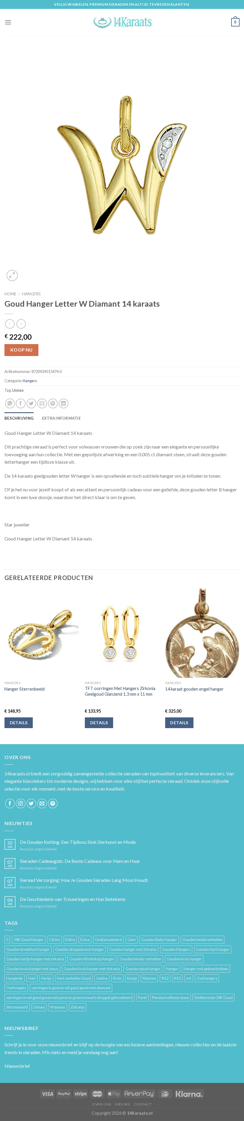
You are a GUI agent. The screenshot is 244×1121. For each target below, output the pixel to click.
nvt (188, 978)
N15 (177, 978)
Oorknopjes (16, 987)
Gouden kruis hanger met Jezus (32, 968)
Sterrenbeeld (17, 1007)
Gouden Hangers (176, 949)
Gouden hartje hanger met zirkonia (35, 959)
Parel (142, 997)
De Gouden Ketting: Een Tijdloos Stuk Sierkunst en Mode (78, 842)
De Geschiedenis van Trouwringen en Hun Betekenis (73, 899)
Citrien (54, 939)
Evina (85, 939)
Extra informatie (61, 418)
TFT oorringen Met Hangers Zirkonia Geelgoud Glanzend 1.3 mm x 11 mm (120, 691)
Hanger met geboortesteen (206, 968)
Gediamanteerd (108, 939)
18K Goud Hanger (28, 939)
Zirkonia (78, 1007)
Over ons (101, 1104)
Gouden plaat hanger (142, 968)
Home (10, 293)
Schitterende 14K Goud (213, 997)
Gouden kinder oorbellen (140, 959)
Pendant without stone (170, 997)
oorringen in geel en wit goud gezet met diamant (71, 987)
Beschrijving (19, 418)
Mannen (149, 978)
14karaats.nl (17, 773)
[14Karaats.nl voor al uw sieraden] (122, 22)
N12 (165, 978)
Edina (70, 939)
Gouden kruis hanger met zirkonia (92, 968)
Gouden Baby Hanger (159, 939)
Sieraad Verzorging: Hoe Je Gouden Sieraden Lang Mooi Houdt (84, 880)
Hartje (46, 978)
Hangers (31, 293)
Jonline (102, 978)
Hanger (172, 968)
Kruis (117, 978)
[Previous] (4, 665)
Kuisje (132, 978)
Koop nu (21, 349)
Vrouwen (57, 1007)
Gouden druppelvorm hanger (79, 949)
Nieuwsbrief (17, 1066)
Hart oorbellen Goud (74, 978)
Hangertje (14, 978)
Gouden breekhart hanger (28, 949)
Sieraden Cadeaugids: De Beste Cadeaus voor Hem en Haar (80, 861)
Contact (143, 1104)
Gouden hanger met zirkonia (133, 949)
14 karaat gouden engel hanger (194, 689)
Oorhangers (207, 978)
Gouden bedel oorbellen (202, 939)
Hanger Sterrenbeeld (24, 689)
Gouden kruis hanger (184, 959)
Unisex (18, 390)
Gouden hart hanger (212, 949)
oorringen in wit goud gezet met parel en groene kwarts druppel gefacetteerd (69, 997)
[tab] (19, 418)
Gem (131, 939)
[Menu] (8, 22)
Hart (32, 978)
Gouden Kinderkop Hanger (91, 959)
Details (19, 722)
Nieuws (122, 1104)
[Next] (239, 665)
